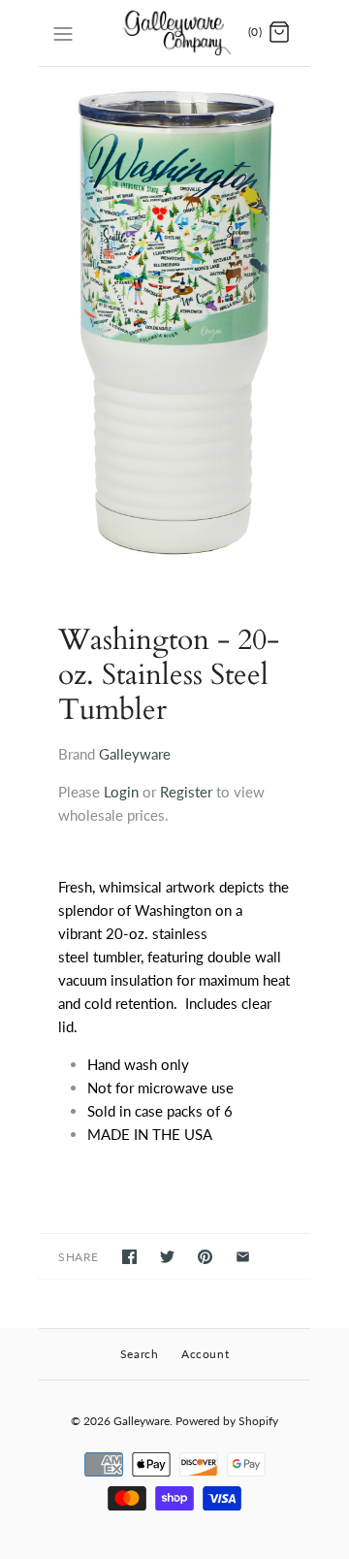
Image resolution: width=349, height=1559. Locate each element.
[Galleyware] (175, 33)
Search (139, 1354)
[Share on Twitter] (167, 1257)
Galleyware (135, 754)
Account (205, 1354)
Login (121, 791)
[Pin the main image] (205, 1257)
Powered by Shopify (226, 1420)
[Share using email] (243, 1257)
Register (186, 791)
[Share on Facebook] (129, 1257)
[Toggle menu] (63, 32)
